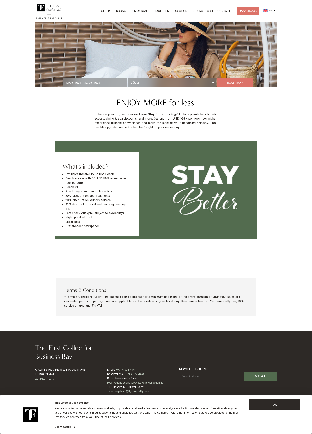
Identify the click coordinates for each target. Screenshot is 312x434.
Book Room (248, 10)
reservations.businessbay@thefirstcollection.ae (135, 382)
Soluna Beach (202, 11)
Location (180, 11)
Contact (223, 11)
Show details (63, 426)
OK (275, 404)
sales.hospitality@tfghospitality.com (128, 391)
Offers (106, 11)
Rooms (121, 11)
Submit (260, 376)
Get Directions (44, 379)
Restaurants (140, 11)
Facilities (162, 11)
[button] (269, 10)
